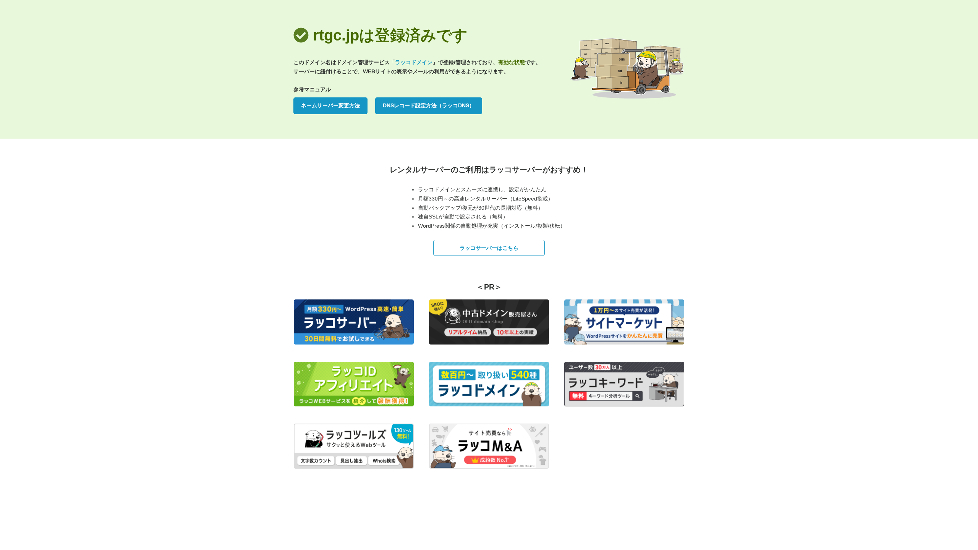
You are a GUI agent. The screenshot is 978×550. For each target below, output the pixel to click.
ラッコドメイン (413, 62)
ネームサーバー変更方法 (330, 105)
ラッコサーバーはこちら (489, 248)
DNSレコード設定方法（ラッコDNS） (428, 105)
